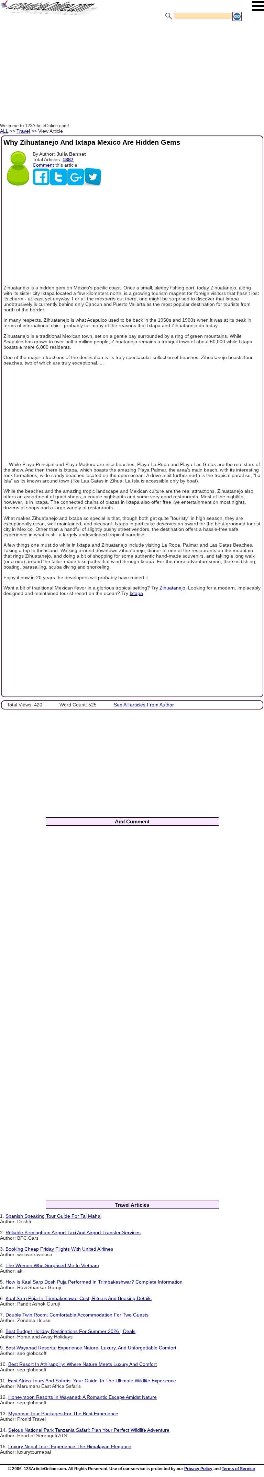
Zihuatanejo (172, 588)
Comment (43, 165)
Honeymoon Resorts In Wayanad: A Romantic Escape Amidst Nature (82, 1397)
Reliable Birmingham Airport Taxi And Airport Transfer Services (73, 1232)
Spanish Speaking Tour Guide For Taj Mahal (53, 1216)
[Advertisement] (132, 73)
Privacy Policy (198, 1468)
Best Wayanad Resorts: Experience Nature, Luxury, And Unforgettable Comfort (91, 1347)
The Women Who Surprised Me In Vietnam (52, 1265)
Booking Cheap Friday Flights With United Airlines (59, 1249)
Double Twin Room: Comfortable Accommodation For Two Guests (77, 1315)
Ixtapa (136, 593)
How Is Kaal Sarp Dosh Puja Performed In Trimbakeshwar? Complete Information (94, 1282)
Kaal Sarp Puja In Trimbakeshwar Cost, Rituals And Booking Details (79, 1298)
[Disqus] (132, 921)
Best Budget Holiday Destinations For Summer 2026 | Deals (70, 1331)
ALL (4, 131)
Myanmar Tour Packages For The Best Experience (63, 1413)
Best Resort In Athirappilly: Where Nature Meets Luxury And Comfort (82, 1364)
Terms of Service (238, 1468)
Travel (23, 131)
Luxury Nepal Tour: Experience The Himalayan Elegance (69, 1446)
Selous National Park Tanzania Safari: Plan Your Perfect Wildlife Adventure (88, 1430)
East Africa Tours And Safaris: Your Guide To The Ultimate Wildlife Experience (92, 1380)
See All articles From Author (144, 704)
